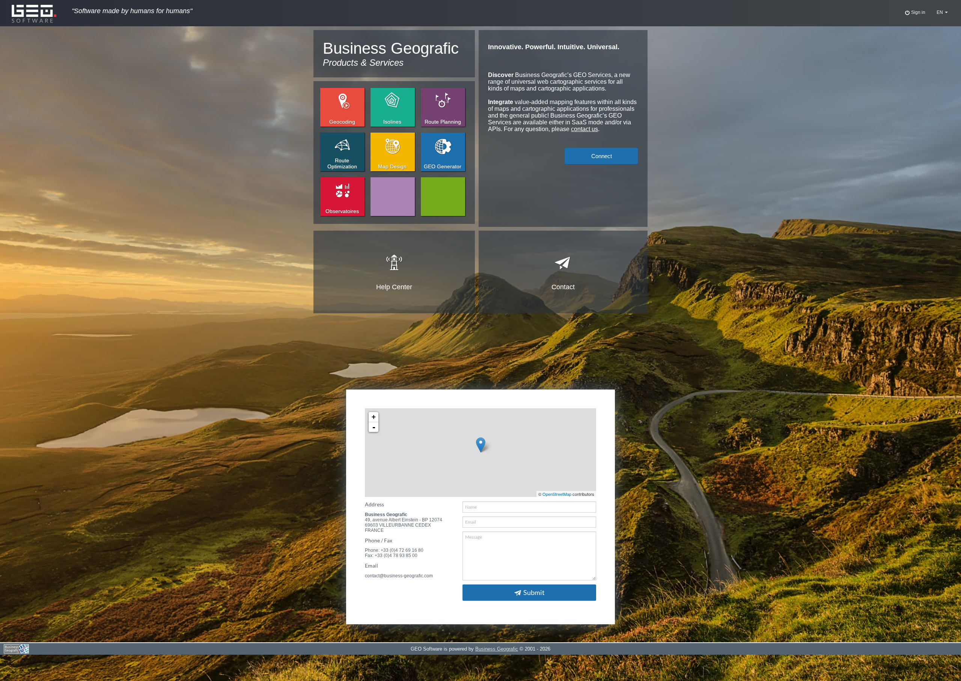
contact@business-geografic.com (399, 575)
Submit (534, 592)
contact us (584, 129)
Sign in (917, 12)
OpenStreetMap (556, 494)
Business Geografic (496, 649)
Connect (601, 156)
